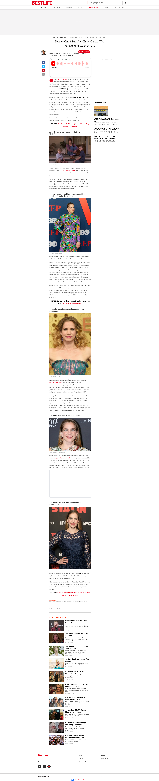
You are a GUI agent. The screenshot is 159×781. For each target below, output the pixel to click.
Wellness (69, 7)
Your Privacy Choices (81, 780)
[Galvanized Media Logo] (43, 776)
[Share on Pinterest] (43, 71)
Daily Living (43, 7)
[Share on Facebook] (43, 63)
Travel (106, 7)
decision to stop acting (56, 382)
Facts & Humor (120, 7)
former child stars (62, 79)
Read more (82, 603)
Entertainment (93, 7)
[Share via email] (43, 75)
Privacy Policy (105, 758)
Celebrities (55, 610)
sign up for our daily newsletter (72, 303)
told (69, 170)
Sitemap (103, 755)
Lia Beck (44, 56)
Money (80, 7)
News (83, 610)
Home (55, 37)
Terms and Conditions (85, 762)
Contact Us (82, 758)
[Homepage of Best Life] (43, 755)
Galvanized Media (80, 776)
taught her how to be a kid (62, 458)
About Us (81, 755)
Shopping (56, 7)
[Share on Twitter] (43, 67)
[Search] (124, 3)
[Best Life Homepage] (42, 3)
